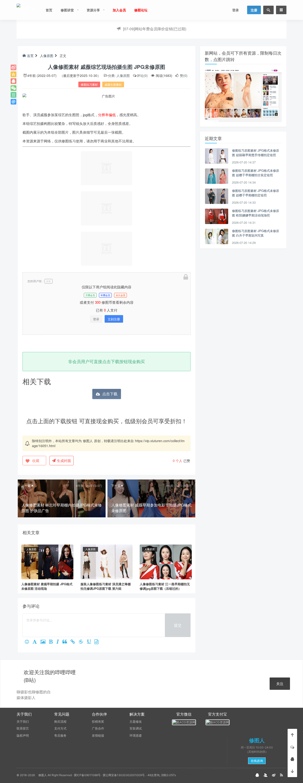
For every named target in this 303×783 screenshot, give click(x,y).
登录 (235, 10)
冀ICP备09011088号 (87, 775)
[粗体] (52, 642)
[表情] (28, 642)
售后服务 (60, 735)
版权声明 (23, 735)
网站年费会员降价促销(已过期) (154, 28)
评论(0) (142, 75)
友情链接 (98, 735)
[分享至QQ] (13, 81)
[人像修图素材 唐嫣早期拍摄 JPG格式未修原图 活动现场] (47, 561)
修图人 (88, 440)
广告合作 (98, 728)
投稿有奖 (98, 721)
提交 (178, 625)
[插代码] (98, 642)
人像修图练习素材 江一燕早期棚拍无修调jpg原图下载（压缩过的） (165, 586)
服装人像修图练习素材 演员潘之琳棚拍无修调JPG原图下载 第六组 (105, 586)
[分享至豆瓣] (13, 95)
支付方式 (60, 728)
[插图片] (44, 642)
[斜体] (59, 642)
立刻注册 (114, 319)
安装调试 (135, 728)
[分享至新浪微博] (13, 67)
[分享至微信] (13, 88)
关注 (279, 683)
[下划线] (90, 642)
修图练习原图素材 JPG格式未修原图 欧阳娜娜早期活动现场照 (255, 213)
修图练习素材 (89, 84)
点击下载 (109, 393)
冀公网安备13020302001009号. (124, 775)
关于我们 (23, 721)
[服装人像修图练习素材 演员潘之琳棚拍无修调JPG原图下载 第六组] (106, 561)
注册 (254, 10)
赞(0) (183, 75)
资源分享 (93, 10)
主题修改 (135, 721)
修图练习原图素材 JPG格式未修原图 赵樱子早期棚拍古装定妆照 (255, 172)
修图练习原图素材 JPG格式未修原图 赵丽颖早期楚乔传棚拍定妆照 (255, 152)
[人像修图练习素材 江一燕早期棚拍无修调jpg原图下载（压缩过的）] (166, 561)
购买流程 (60, 721)
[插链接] (75, 642)
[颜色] (36, 642)
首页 (49, 10)
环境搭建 (135, 735)
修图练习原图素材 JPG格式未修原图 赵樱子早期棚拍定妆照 (255, 193)
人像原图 (46, 55)
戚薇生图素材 (113, 84)
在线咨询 (257, 761)
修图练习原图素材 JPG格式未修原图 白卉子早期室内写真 (255, 233)
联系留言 (23, 728)
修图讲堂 (67, 10)
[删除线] (83, 642)
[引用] (66, 642)
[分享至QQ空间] (13, 74)
